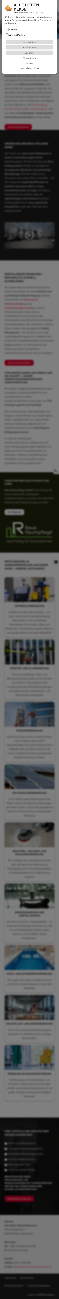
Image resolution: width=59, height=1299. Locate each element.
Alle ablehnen (29, 47)
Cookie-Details (29, 58)
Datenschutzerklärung (29, 68)
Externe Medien (17, 34)
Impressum (29, 63)
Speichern (29, 52)
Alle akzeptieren (29, 41)
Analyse (13, 29)
